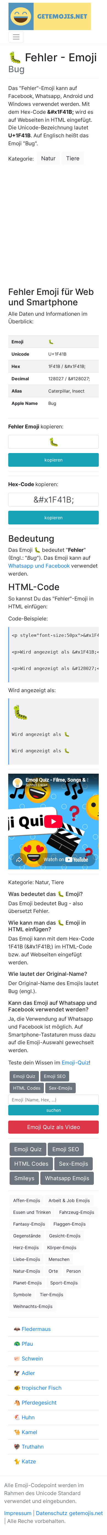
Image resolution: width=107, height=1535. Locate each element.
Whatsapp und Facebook (39, 565)
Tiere (73, 158)
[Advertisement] (53, 226)
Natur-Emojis (26, 1271)
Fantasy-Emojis (29, 1224)
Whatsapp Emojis (67, 1178)
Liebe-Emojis (26, 1259)
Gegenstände (27, 1235)
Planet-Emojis (27, 1283)
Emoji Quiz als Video (53, 1127)
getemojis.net (86, 1513)
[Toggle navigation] (16, 36)
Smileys (24, 1178)
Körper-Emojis (61, 1247)
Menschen (59, 1259)
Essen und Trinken (32, 1212)
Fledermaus (36, 1329)
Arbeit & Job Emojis (69, 1200)
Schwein (32, 1358)
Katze (29, 1461)
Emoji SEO (55, 1076)
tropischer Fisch (41, 1388)
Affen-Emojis (26, 1200)
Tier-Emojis (51, 1294)
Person (73, 1271)
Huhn (28, 1417)
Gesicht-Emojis (64, 1235)
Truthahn (33, 1446)
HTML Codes (26, 1088)
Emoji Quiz (24, 1076)
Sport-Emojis (64, 1283)
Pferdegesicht (39, 1402)
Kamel (29, 1432)
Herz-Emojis (26, 1247)
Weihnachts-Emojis (32, 1306)
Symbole (22, 1294)
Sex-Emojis (60, 1088)
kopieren (53, 460)
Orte (53, 1271)
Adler (28, 1373)
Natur (48, 158)
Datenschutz (51, 1513)
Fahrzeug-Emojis (76, 1212)
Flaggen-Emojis (70, 1224)
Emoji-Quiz (75, 1062)
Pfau (27, 1343)
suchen (53, 1110)
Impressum (18, 1513)
